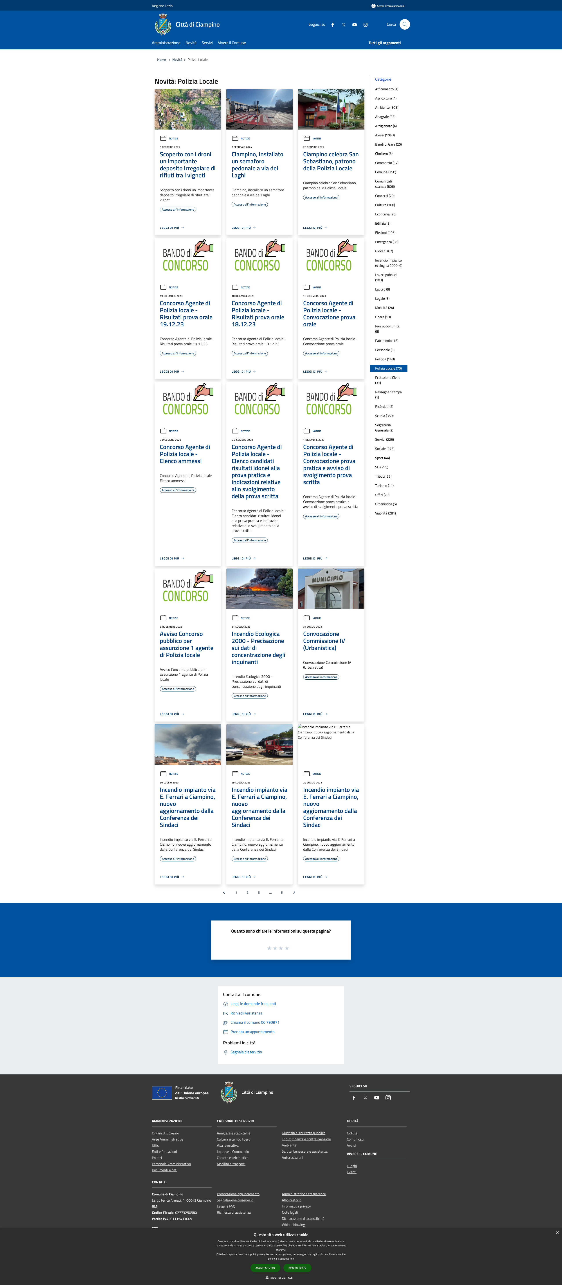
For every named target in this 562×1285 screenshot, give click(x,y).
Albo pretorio (291, 1200)
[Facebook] (330, 24)
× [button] (557, 1232)
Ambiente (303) (386, 107)
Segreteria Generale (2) (384, 427)
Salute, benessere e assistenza (305, 1151)
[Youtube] (352, 24)
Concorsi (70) (384, 195)
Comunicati (355, 1139)
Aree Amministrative (167, 1139)
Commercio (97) (386, 162)
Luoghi (352, 1165)
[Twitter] (341, 24)
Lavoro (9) (382, 289)
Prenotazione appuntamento (238, 1194)
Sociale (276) (384, 448)
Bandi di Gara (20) (388, 144)
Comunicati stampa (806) (385, 184)
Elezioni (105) (385, 232)
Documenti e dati (164, 1170)
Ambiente (289, 1145)
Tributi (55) (383, 476)
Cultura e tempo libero (233, 1139)
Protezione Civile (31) (387, 380)
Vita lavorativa (228, 1145)
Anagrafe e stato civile (233, 1133)
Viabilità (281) (385, 513)
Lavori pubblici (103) (386, 277)
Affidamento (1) (386, 89)
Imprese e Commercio (233, 1151)
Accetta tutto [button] (265, 1268)
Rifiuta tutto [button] (297, 1267)
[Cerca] (405, 24)
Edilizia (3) (382, 223)
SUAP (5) (381, 467)
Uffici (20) (382, 494)
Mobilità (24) (384, 307)
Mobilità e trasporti (231, 1163)
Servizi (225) (384, 439)
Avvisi (351, 1145)
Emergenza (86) (386, 241)
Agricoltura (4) (385, 98)
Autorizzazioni (292, 1157)
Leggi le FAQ (226, 1206)
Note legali (290, 1212)
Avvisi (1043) (385, 135)
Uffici (156, 1145)
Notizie (173, 138)
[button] (281, 1277)
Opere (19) (383, 316)
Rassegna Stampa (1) (388, 394)
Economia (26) (385, 214)
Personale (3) (384, 349)
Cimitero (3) (384, 153)
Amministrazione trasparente (304, 1194)
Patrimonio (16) (386, 340)
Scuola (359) (384, 415)
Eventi (352, 1172)
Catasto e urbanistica (233, 1157)
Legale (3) (382, 298)
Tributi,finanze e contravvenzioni (306, 1139)
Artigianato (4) (386, 125)
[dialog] (281, 1256)
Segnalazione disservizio (235, 1200)
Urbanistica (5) (386, 504)
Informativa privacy (296, 1206)
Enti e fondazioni (164, 1151)
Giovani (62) (384, 251)
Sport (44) (382, 457)
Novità (177, 59)
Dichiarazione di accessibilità (303, 1218)
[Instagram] (363, 24)
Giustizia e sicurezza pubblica (303, 1132)
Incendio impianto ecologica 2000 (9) (388, 263)
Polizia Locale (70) (388, 368)
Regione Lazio (162, 5)
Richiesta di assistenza (234, 1212)
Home (161, 59)
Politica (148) (385, 359)
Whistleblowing (293, 1224)
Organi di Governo (165, 1133)
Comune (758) (385, 172)
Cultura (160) (385, 205)
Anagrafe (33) (385, 116)
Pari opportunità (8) (387, 328)
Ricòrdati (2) (384, 406)
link (292, 1258)
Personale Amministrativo (171, 1163)
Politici (157, 1157)
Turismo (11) (384, 485)
